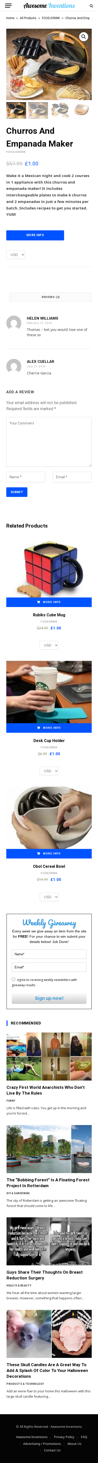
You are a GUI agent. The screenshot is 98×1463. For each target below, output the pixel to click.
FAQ (84, 1437)
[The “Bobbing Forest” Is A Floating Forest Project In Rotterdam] (49, 1149)
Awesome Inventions (31, 1437)
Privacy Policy (64, 1437)
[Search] (91, 5)
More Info (35, 235)
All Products (28, 18)
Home (10, 18)
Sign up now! (49, 998)
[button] (83, 36)
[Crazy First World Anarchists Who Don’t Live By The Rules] (49, 1056)
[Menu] (8, 5)
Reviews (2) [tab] (51, 297)
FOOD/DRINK (51, 18)
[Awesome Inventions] (49, 5)
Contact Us (52, 1450)
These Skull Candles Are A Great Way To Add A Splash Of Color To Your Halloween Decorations (47, 1370)
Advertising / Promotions (42, 1443)
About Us (74, 1443)
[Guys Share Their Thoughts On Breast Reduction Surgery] (49, 1241)
